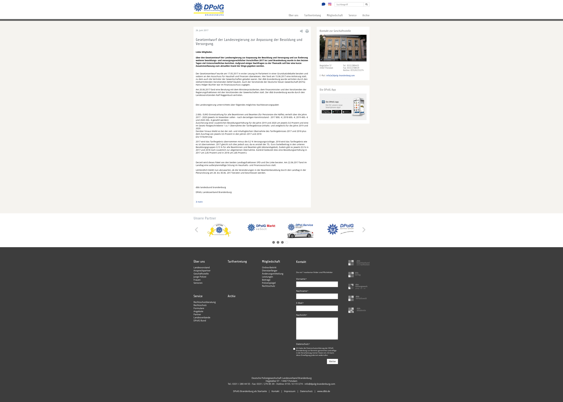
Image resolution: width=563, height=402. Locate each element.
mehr (200, 201)
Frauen (197, 279)
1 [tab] (273, 242)
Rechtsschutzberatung (205, 302)
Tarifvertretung (312, 15)
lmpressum (289, 391)
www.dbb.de (323, 391)
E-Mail (300, 302)
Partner (197, 314)
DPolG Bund (200, 320)
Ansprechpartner (202, 270)
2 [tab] (278, 242)
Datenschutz (303, 343)
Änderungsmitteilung (272, 273)
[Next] (363, 230)
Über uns (293, 15)
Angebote (198, 311)
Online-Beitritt (269, 267)
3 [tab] (282, 242)
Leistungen (267, 276)
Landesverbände (202, 317)
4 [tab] (286, 242)
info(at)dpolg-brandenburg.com (340, 75)
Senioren (198, 282)
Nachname (302, 290)
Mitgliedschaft (335, 15)
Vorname (301, 278)
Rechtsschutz (268, 285)
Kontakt (275, 391)
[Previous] (197, 230)
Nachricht (301, 314)
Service (353, 15)
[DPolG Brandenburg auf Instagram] (328, 4)
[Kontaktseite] (322, 4)
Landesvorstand (202, 267)
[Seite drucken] (307, 31)
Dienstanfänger (269, 270)
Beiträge (266, 279)
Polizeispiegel (269, 282)
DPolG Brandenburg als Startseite (250, 391)
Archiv (365, 15)
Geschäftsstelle (201, 273)
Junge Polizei (200, 276)
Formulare (199, 308)
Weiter (332, 361)
